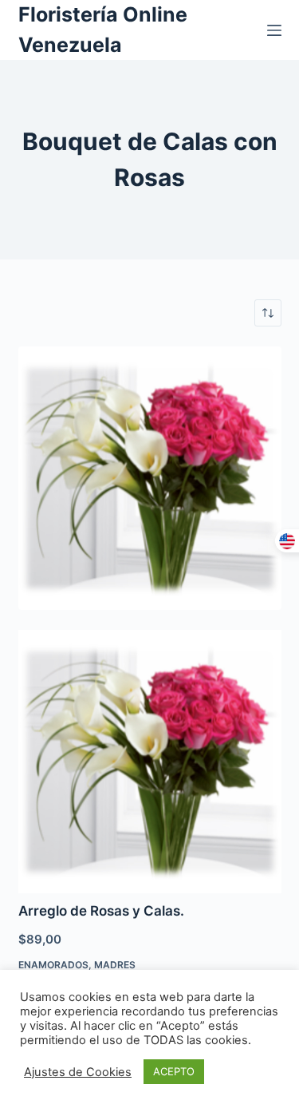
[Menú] (274, 30)
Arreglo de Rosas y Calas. (101, 911)
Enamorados (53, 965)
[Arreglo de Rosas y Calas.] (149, 478)
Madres (115, 965)
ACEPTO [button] (174, 1071)
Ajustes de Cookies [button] (78, 1072)
